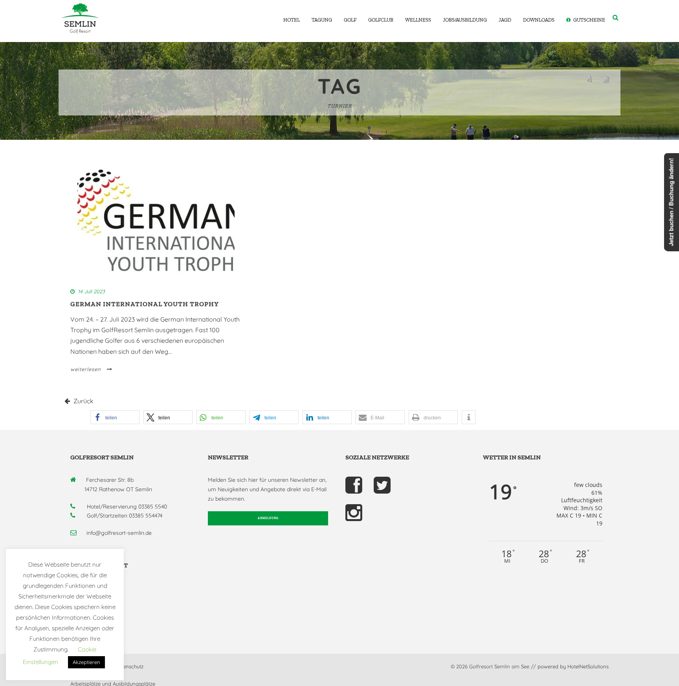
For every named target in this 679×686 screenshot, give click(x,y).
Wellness (418, 20)
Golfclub (380, 20)
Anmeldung (268, 518)
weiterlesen (85, 369)
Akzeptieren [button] (86, 662)
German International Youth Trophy (144, 304)
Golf (350, 20)
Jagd (505, 20)
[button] (114, 417)
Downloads (538, 20)
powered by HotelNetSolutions (573, 666)
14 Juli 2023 (91, 291)
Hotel (291, 20)
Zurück (83, 401)
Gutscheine (589, 20)
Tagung (322, 20)
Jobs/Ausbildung (465, 20)
